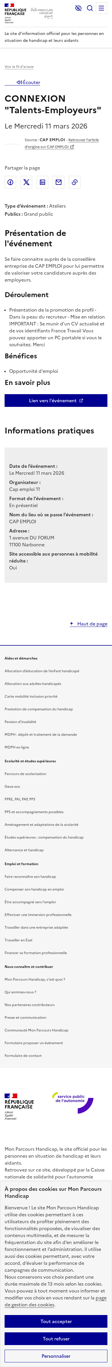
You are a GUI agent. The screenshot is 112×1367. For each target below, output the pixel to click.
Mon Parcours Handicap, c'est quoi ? (35, 979)
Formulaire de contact (23, 1055)
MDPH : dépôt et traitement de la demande (41, 734)
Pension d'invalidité (20, 722)
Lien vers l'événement (53, 400)
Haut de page (91, 623)
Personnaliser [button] (56, 1356)
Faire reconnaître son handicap (30, 876)
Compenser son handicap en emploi (34, 889)
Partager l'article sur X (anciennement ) (26, 182)
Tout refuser (56, 1338)
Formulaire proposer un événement (34, 1043)
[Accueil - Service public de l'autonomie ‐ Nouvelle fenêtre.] (71, 1107)
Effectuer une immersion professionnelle (38, 914)
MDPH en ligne (17, 747)
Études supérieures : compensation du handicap (44, 837)
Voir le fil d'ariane (19, 66)
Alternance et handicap (24, 850)
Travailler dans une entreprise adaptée (36, 927)
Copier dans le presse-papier (74, 182)
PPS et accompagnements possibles (34, 812)
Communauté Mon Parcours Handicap (36, 1030)
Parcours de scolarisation (25, 773)
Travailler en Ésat (18, 940)
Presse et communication (25, 1017)
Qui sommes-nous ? (20, 992)
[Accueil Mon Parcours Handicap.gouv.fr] (42, 13)
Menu (101, 8)
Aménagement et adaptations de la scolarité (41, 824)
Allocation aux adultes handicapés (33, 683)
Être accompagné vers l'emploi (30, 902)
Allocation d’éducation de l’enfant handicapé (42, 671)
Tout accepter (56, 1321)
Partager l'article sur (10, 182)
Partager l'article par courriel (58, 182)
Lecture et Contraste (78, 8)
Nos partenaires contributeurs (30, 1004)
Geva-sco (12, 786)
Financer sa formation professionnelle (36, 953)
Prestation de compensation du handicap (39, 709)
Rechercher (90, 8)
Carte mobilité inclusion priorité (31, 696)
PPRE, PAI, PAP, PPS (20, 799)
